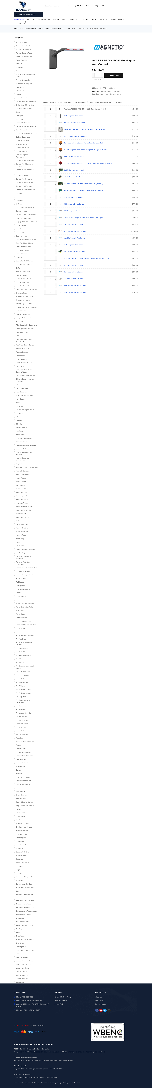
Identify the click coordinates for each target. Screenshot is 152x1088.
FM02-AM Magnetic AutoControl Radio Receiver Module (83, 190)
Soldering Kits (21, 838)
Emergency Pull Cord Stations (26, 307)
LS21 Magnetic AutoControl (73, 224)
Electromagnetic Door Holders (26, 289)
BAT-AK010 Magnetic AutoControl (75, 136)
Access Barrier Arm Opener (60, 28)
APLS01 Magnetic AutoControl (74, 122)
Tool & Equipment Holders (25, 925)
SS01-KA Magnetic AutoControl (75, 285)
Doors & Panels (21, 254)
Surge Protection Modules (25, 887)
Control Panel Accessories (25, 160)
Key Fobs (19, 431)
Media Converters (22, 474)
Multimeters (20, 521)
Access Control (21, 42)
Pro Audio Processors (23, 655)
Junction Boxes (21, 427)
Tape (17, 891)
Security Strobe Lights (23, 781)
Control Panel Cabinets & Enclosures (25, 171)
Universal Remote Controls (25, 950)
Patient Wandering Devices (25, 549)
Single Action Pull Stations (25, 806)
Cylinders (19, 200)
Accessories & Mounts (24, 49)
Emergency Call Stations (24, 304)
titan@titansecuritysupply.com (31, 1000)
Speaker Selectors (22, 852)
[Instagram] (109, 1010)
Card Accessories (22, 130)
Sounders (19, 848)
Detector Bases (21, 211)
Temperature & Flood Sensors (26, 911)
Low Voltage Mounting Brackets (24, 453)
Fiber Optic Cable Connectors (26, 325)
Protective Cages (22, 720)
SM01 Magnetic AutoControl (73, 279)
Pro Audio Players (22, 652)
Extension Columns (23, 314)
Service (18, 788)
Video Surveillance (22, 968)
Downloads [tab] (80, 102)
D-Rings (19, 204)
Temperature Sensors (23, 914)
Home (16, 28)
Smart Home (20, 816)
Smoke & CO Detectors (24, 823)
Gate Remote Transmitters (25, 375)
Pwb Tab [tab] (118, 102)
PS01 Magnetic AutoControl (73, 245)
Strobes (18, 873)
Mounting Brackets (22, 496)
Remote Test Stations (23, 752)
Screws (18, 770)
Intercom (19, 417)
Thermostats (20, 918)
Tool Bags (19, 929)
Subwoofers (20, 880)
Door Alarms (20, 229)
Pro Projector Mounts (23, 693)
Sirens (18, 809)
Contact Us (103, 19)
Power (18, 593)
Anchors (19, 64)
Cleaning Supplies (22, 140)
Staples (18, 870)
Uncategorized (21, 947)
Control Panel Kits (22, 175)
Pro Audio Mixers (22, 648)
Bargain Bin (73, 19)
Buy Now (97, 80)
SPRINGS (19, 866)
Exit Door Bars (21, 311)
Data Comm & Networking (25, 207)
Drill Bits (19, 257)
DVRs (18, 268)
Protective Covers (22, 724)
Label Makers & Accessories (26, 445)
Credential (19, 193)
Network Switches (22, 531)
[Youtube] (101, 1010)
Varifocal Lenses (22, 957)
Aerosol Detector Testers (24, 53)
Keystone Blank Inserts (24, 438)
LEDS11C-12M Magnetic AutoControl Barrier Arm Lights (83, 217)
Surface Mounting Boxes (24, 884)
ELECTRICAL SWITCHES (25, 282)
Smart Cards (20, 813)
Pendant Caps (21, 553)
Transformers (20, 936)
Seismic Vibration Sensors (25, 784)
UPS (17, 954)
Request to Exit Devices (24, 756)
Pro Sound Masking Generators (23, 701)
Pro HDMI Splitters (22, 675)
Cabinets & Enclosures (24, 108)
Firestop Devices (22, 352)
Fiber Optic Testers (22, 332)
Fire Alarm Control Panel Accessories (24, 340)
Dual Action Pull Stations (24, 261)
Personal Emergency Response (23, 557)
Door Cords (20, 232)
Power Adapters (21, 596)
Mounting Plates (21, 514)
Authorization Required (24, 83)
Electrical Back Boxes (23, 279)
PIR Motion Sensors (23, 571)
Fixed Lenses (20, 356)
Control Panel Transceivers (25, 190)
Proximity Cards (21, 727)
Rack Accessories (22, 734)
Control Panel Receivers (24, 182)
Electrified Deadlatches (24, 286)
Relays (18, 745)
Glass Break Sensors (23, 385)
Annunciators (20, 67)
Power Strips (20, 614)
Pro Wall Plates (21, 716)
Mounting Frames (22, 503)
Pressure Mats (21, 628)
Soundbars (20, 841)
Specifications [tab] (64, 102)
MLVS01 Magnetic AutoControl (74, 238)
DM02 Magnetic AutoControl (74, 170)
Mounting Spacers (22, 517)
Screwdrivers (20, 766)
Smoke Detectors (22, 830)
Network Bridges (22, 524)
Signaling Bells (21, 798)
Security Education (117, 19)
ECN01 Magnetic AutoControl (74, 177)
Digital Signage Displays (24, 218)
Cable (18, 112)
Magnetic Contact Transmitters (27, 467)
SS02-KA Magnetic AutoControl (75, 292)
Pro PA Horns (20, 686)
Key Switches (20, 435)
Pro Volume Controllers (24, 713)
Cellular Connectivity (23, 137)
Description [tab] (48, 102)
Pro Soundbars (21, 706)
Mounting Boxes (21, 492)
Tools (18, 932)
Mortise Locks (21, 489)
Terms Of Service (61, 1000)
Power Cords (20, 600)
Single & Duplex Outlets (24, 802)
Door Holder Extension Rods (26, 239)
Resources (84, 19)
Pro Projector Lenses (23, 689)
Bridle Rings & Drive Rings (25, 105)
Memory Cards (21, 482)
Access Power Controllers (25, 46)
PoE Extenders (21, 578)
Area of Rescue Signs (23, 80)
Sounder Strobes (22, 845)
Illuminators (20, 413)
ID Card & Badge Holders (25, 410)
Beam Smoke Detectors (24, 98)
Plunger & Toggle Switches (25, 575)
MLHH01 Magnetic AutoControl (75, 231)
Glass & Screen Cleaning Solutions (25, 380)
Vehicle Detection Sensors (25, 961)
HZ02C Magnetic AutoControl (74, 197)
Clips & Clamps (21, 144)
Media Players (21, 478)
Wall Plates (20, 982)
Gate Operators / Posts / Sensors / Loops (34, 28)
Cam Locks (20, 119)
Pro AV (18, 659)
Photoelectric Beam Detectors (26, 568)
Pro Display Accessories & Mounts (25, 667)
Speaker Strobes (22, 855)
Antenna (19, 71)
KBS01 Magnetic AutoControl (74, 204)
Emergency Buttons (23, 300)
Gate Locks (20, 366)
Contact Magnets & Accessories (22, 156)
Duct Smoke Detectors (24, 264)
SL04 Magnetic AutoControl (73, 265)
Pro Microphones (22, 682)
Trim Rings (20, 943)
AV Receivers (20, 87)
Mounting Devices (22, 499)
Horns (18, 402)
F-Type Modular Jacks (24, 318)
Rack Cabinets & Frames (25, 741)
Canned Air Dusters (23, 123)
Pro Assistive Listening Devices (24, 644)
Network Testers (21, 535)
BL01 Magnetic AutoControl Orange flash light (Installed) (83, 143)
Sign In (93, 19)
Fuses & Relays (21, 359)
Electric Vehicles (21, 275)
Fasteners (19, 321)
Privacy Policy (59, 1004)
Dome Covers (21, 225)
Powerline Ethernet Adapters (26, 625)
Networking (20, 538)
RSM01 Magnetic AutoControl (74, 251)
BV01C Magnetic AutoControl (74, 156)
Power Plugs (20, 610)
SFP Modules (20, 791)
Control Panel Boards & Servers (24, 165)
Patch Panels (20, 546)
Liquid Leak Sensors (23, 449)
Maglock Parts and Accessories (22, 459)
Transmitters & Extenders (25, 939)
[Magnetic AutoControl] (109, 48)
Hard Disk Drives (22, 388)
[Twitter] (105, 1010)
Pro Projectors (21, 697)
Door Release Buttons (23, 247)
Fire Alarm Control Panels (25, 345)
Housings (19, 406)
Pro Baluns (20, 662)
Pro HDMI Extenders (23, 672)
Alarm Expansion (22, 60)
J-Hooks (19, 424)
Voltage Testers (21, 971)
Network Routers (22, 528)
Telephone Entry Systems (25, 900)
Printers (18, 632)
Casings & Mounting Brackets (26, 133)
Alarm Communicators (24, 56)
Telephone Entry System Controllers (24, 896)
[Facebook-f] (97, 1010)
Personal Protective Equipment (23, 563)
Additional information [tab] (100, 102)
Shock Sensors (21, 795)
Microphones (20, 485)
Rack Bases (20, 738)
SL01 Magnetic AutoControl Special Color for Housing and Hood (86, 258)
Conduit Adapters (22, 151)
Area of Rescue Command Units (25, 75)
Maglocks (19, 464)
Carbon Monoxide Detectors (26, 126)
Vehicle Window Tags (23, 964)
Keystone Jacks (21, 442)
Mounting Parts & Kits (23, 510)
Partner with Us (100, 1004)
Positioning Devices (23, 589)
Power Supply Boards (23, 621)
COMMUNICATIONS (23, 148)
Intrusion (19, 420)
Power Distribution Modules (25, 603)
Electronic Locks (21, 293)
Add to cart (115, 75)
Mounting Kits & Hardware (25, 506)
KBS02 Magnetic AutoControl (74, 211)
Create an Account (43, 19)
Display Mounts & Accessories (26, 222)
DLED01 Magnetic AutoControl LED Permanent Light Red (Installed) (88, 163)
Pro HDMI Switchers (23, 679)
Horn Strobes (20, 399)
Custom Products (22, 197)
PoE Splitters (20, 585)
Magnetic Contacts (22, 471)
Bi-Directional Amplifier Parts (26, 101)
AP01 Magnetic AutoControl (73, 116)
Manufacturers (19, 19)
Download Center (59, 19)
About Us (30, 19)
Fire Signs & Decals (23, 348)
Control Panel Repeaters (24, 186)
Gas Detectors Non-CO (24, 363)
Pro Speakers (21, 709)
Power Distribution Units (24, 607)
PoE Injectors (20, 582)
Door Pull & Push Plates (24, 243)
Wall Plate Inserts (22, 979)
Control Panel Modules (24, 179)
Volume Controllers (22, 975)
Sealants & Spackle (23, 777)
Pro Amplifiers (21, 639)
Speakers (19, 859)
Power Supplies (21, 618)
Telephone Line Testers (24, 904)
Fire (17, 336)
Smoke (18, 820)
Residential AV (21, 759)
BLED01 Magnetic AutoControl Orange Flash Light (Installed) (85, 150)
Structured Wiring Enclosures (26, 877)
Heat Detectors (21, 392)
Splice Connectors (22, 862)
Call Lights (19, 116)
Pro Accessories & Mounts (25, 635)
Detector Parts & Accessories (26, 214)
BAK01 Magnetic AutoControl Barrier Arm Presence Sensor (84, 129)
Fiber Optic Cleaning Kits (24, 328)
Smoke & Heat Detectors (24, 827)
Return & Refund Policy (63, 997)
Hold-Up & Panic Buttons (24, 395)
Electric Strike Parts (23, 271)
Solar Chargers (21, 834)
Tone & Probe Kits (22, 922)
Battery (18, 94)
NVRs (18, 542)
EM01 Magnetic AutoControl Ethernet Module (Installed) (83, 184)
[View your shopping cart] (24, 23)
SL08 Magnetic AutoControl (73, 272)
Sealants (19, 773)
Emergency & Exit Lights (24, 296)
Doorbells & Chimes (23, 250)
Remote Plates (21, 749)
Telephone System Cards (25, 907)
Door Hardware (21, 236)
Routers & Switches (23, 763)
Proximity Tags (21, 731)
